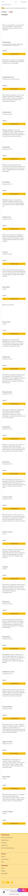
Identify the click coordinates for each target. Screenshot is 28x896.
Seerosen (5, 252)
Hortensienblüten (7, 706)
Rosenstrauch (6, 427)
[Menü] (2, 2)
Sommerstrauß (6, 112)
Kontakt (3, 856)
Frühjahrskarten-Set (8, 77)
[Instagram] (3, 882)
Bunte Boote (6, 462)
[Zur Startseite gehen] (14, 8)
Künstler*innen (5, 840)
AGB (2, 861)
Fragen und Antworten (7, 837)
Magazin (3, 871)
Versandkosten (5, 859)
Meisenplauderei (7, 392)
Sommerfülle (6, 147)
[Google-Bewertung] (11, 882)
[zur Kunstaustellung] (22, 890)
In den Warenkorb (14, 54)
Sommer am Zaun (7, 532)
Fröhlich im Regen (7, 811)
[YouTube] (7, 882)
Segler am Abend (7, 741)
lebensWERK (4, 873)
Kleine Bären (6, 287)
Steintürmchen (6, 217)
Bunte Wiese (6, 182)
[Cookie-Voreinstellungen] (4, 892)
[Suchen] (16, 2)
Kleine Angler (6, 776)
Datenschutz (4, 845)
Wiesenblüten (6, 636)
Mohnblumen (6, 601)
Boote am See (6, 322)
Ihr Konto (24, 1)
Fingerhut (5, 566)
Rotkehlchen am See (8, 671)
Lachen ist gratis (7, 497)
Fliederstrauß (6, 357)
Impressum (4, 842)
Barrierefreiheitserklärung (7, 848)
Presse (3, 868)
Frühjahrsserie (6, 42)
